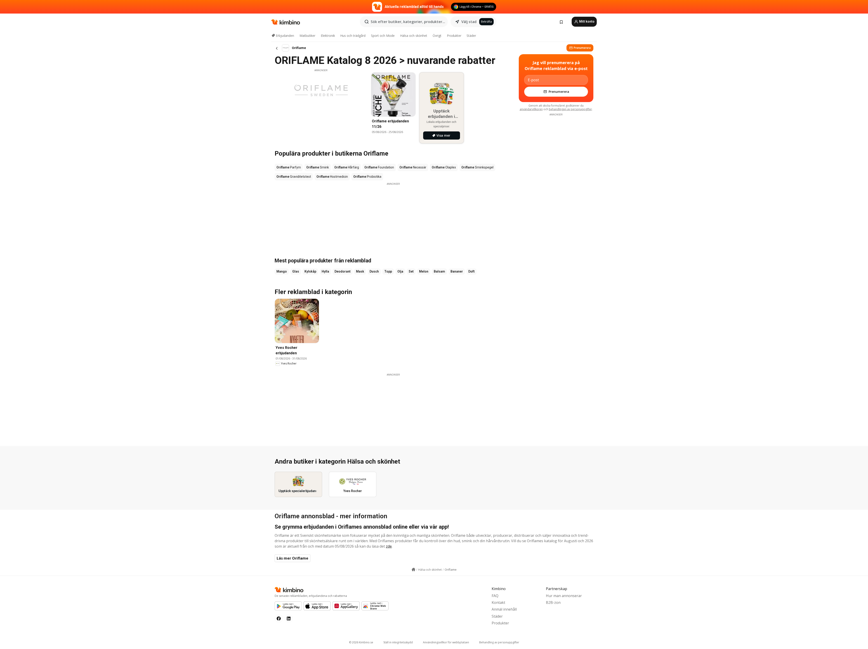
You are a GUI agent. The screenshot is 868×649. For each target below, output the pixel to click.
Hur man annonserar (564, 595)
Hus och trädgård (353, 35)
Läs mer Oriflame (292, 558)
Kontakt (498, 602)
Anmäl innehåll (504, 609)
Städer (471, 35)
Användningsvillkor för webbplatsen (446, 642)
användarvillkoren (531, 109)
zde (389, 546)
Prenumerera (582, 48)
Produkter (454, 35)
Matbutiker (307, 35)
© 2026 (361, 642)
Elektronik (328, 35)
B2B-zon (553, 602)
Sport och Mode (383, 35)
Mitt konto (586, 21)
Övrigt (437, 35)
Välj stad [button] (468, 21)
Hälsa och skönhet (413, 35)
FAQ (495, 595)
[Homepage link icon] (413, 569)
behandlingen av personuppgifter (570, 109)
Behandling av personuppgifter (499, 642)
